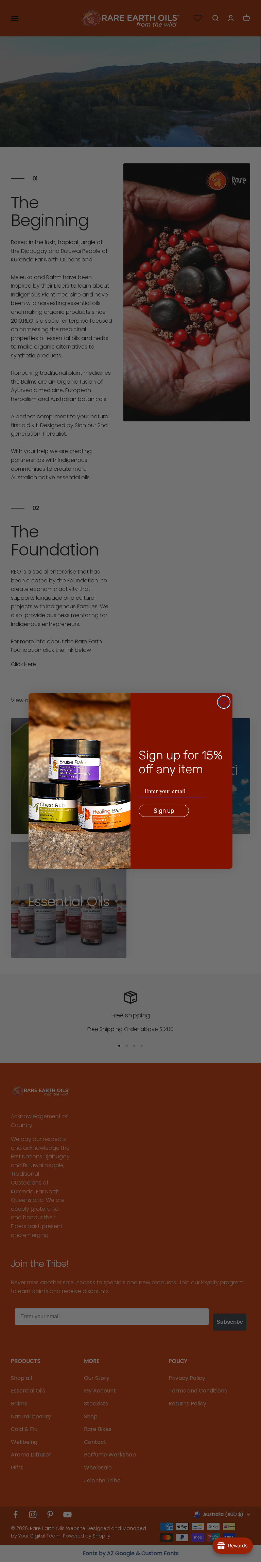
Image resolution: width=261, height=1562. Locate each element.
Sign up (164, 811)
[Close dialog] (224, 702)
